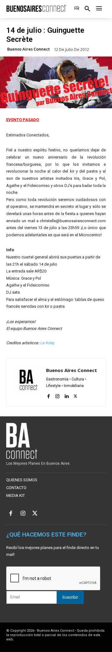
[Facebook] (48, 395)
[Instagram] (57, 395)
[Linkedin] (66, 395)
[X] (75, 395)
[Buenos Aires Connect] (36, 8)
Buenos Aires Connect (28, 49)
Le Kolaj (47, 343)
